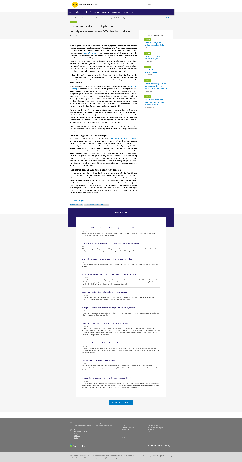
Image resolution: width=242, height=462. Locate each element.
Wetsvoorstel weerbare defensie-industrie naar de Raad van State (104, 292)
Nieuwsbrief (125, 430)
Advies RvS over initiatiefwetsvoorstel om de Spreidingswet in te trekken (107, 259)
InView (150, 432)
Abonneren (125, 434)
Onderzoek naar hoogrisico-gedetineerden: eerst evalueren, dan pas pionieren (109, 274)
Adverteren (125, 436)
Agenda (125, 12)
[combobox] (156, 4)
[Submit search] (168, 4)
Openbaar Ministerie (76, 205)
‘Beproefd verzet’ (90, 53)
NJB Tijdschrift (78, 434)
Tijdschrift (87, 12)
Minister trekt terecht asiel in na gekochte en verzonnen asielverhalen (106, 323)
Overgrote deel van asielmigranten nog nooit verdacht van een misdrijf (106, 378)
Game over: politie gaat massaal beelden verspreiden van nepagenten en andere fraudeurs (156, 86)
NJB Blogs (76, 438)
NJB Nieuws (77, 436)
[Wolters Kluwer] (85, 5)
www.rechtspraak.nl (80, 201)
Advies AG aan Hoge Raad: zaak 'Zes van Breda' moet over (101, 343)
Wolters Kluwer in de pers (155, 428)
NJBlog (96, 12)
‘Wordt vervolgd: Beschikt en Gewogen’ (123, 138)
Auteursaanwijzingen (128, 428)
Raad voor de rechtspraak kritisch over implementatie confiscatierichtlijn (154, 102)
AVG (150, 457)
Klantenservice (126, 438)
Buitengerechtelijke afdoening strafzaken (96, 205)
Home (71, 12)
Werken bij (151, 430)
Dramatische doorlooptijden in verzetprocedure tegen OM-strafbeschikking (103, 18)
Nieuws (78, 12)
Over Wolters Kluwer (154, 426)
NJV (132, 12)
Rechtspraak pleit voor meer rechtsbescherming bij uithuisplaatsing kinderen (108, 308)
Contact (124, 432)
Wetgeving (105, 12)
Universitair (116, 12)
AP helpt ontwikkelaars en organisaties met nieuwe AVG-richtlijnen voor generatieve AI (111, 243)
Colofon (124, 426)
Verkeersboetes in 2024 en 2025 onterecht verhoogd (99, 360)
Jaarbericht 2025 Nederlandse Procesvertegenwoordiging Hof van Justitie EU (108, 228)
